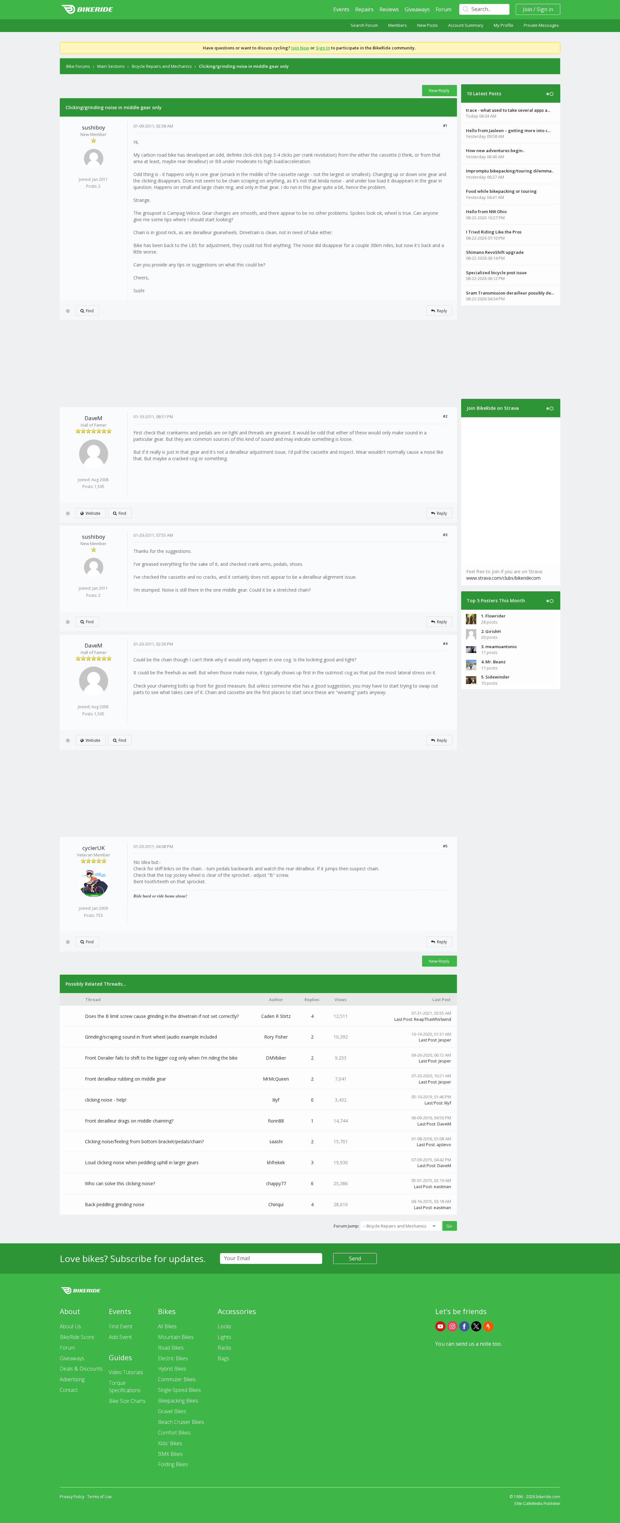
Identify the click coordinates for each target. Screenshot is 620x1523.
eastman (442, 1186)
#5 (445, 846)
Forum (443, 9)
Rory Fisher (276, 1037)
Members (397, 25)
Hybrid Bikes (172, 1368)
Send (355, 1258)
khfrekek (276, 1162)
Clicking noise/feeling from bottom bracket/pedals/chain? (144, 1141)
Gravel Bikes (172, 1411)
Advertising (72, 1379)
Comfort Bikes (174, 1432)
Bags (223, 1358)
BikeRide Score (77, 1337)
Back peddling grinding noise (114, 1204)
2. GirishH (491, 631)
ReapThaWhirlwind (432, 1019)
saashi (276, 1141)
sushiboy (93, 127)
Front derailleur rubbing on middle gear (125, 1079)
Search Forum (364, 25)
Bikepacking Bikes (178, 1400)
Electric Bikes (173, 1358)
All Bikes (167, 1326)
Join (527, 9)
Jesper (445, 1040)
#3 (445, 534)
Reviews (389, 9)
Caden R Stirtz (276, 1016)
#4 (445, 643)
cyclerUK (93, 848)
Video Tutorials (126, 1372)
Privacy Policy (72, 1496)
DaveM (93, 418)
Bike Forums (78, 66)
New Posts (427, 25)
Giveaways (417, 9)
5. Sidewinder (495, 677)
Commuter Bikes (177, 1379)
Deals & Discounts (81, 1368)
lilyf (276, 1100)
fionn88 (276, 1121)
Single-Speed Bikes (179, 1389)
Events (341, 9)
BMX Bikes (170, 1453)
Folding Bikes (173, 1464)
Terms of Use (99, 1496)
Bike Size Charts (127, 1400)
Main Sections (111, 66)
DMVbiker (276, 1058)
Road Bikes (171, 1347)
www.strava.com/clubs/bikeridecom (503, 578)
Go (449, 1226)
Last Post (403, 1019)
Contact (69, 1389)
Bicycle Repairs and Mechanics (162, 66)
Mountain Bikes (176, 1337)
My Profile (503, 25)
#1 (445, 125)
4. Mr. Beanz (493, 662)
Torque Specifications (124, 1386)
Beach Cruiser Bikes (181, 1421)
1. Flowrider (493, 616)
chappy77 (276, 1183)
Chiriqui (276, 1204)
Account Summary (465, 25)
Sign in (545, 9)
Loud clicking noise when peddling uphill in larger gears (142, 1162)
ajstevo (444, 1144)
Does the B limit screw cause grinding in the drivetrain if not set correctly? (162, 1016)
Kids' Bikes (170, 1443)
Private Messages (541, 25)
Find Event (120, 1326)
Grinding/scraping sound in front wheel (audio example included (151, 1037)
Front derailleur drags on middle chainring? (129, 1121)
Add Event (120, 1337)
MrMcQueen (276, 1079)
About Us (70, 1326)
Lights (224, 1337)
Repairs (364, 9)
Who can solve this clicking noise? (120, 1183)
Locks (224, 1326)
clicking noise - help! (105, 1100)
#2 (445, 416)
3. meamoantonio (499, 646)
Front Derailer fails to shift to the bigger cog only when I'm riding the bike (161, 1058)
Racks (224, 1347)
